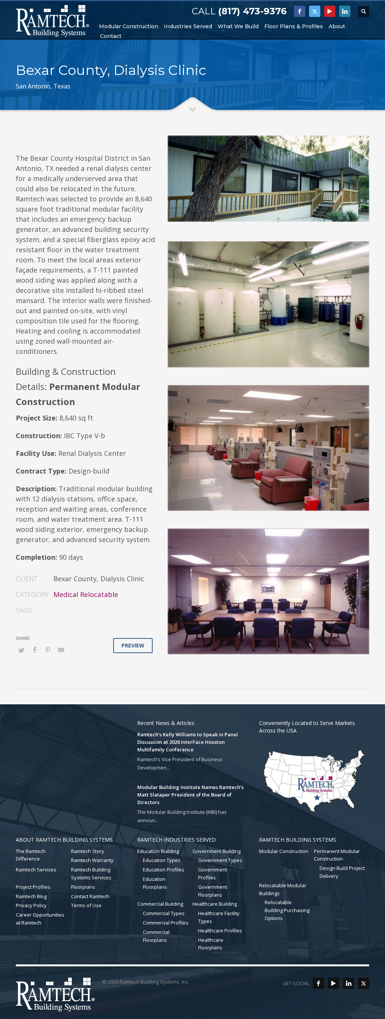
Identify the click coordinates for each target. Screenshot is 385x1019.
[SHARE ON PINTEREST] (47, 649)
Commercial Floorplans (156, 936)
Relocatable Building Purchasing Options (287, 910)
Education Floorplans (155, 883)
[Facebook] (299, 11)
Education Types (161, 860)
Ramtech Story (87, 851)
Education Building (158, 851)
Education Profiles (163, 869)
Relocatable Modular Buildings (282, 889)
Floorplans (83, 886)
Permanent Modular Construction (337, 855)
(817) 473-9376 (252, 11)
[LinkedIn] (344, 11)
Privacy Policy (31, 905)
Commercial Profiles (165, 922)
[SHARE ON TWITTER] (21, 650)
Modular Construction (283, 851)
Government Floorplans (212, 890)
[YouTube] (329, 11)
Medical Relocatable (85, 594)
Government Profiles (212, 873)
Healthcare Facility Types (218, 917)
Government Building (216, 851)
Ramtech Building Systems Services (91, 873)
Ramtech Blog (31, 896)
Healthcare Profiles (220, 930)
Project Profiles (33, 886)
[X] (314, 11)
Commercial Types (164, 913)
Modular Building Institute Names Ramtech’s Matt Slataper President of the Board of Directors (190, 795)
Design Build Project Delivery (342, 872)
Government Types (220, 860)
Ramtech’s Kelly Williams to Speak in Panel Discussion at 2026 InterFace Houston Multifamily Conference (187, 742)
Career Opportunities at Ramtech (40, 918)
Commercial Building (160, 903)
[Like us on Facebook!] (318, 983)
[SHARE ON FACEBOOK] (34, 649)
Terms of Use (86, 905)
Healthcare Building (214, 903)
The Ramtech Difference (30, 855)
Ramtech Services (36, 869)
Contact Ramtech (90, 896)
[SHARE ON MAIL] (61, 649)
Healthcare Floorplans (210, 944)
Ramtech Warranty (92, 860)
